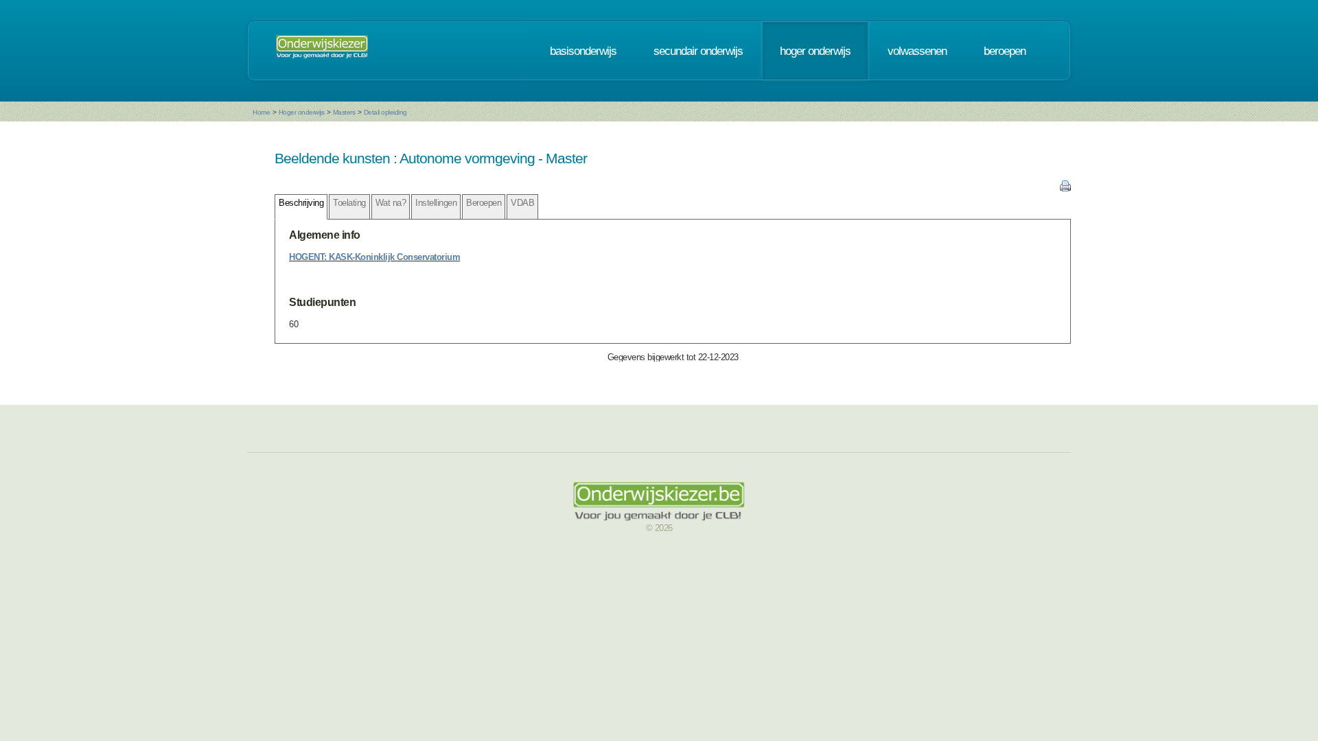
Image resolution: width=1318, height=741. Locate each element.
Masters (344, 112)
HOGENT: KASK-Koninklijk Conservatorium (374, 257)
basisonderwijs (583, 51)
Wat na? (390, 203)
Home (261, 112)
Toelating (349, 203)
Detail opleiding (385, 112)
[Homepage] (322, 50)
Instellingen (435, 203)
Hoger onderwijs (302, 112)
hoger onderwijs (815, 51)
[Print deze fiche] (1065, 188)
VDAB (522, 203)
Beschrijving (301, 203)
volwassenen (917, 51)
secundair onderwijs (698, 51)
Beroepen (483, 203)
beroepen (1005, 51)
